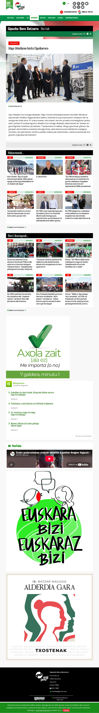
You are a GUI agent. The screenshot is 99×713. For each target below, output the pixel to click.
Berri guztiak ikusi (17, 227)
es (68, 3)
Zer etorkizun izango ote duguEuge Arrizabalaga (23, 413)
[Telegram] (74, 7)
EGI (28, 17)
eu (64, 3)
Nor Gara (10, 17)
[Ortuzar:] (68, 254)
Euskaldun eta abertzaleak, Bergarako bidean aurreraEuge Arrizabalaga (32, 393)
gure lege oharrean (43, 710)
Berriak (34, 17)
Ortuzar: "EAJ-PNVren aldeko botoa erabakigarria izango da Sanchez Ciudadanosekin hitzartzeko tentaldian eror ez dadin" (77, 263)
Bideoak (43, 17)
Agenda (60, 17)
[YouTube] (74, 3)
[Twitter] (82, 3)
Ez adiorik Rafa (41, 176)
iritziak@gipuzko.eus (59, 691)
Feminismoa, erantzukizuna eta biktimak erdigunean (32, 403)
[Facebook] (78, 3)
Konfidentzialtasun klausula (61, 699)
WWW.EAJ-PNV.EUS (87, 12)
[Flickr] (86, 3)
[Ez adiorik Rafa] (39, 171)
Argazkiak (51, 17)
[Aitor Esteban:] (10, 171)
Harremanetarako (70, 12)
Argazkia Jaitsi (16, 106)
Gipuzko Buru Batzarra (59, 672)
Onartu (66, 710)
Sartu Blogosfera (84, 436)
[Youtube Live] (82, 7)
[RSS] (90, 34)
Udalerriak (20, 17)
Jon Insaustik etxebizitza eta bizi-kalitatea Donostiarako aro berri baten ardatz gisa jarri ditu (19, 213)
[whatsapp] (84, 34)
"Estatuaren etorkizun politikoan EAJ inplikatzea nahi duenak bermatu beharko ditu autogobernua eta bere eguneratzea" (49, 263)
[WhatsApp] (78, 7)
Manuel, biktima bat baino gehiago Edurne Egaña (25, 424)
